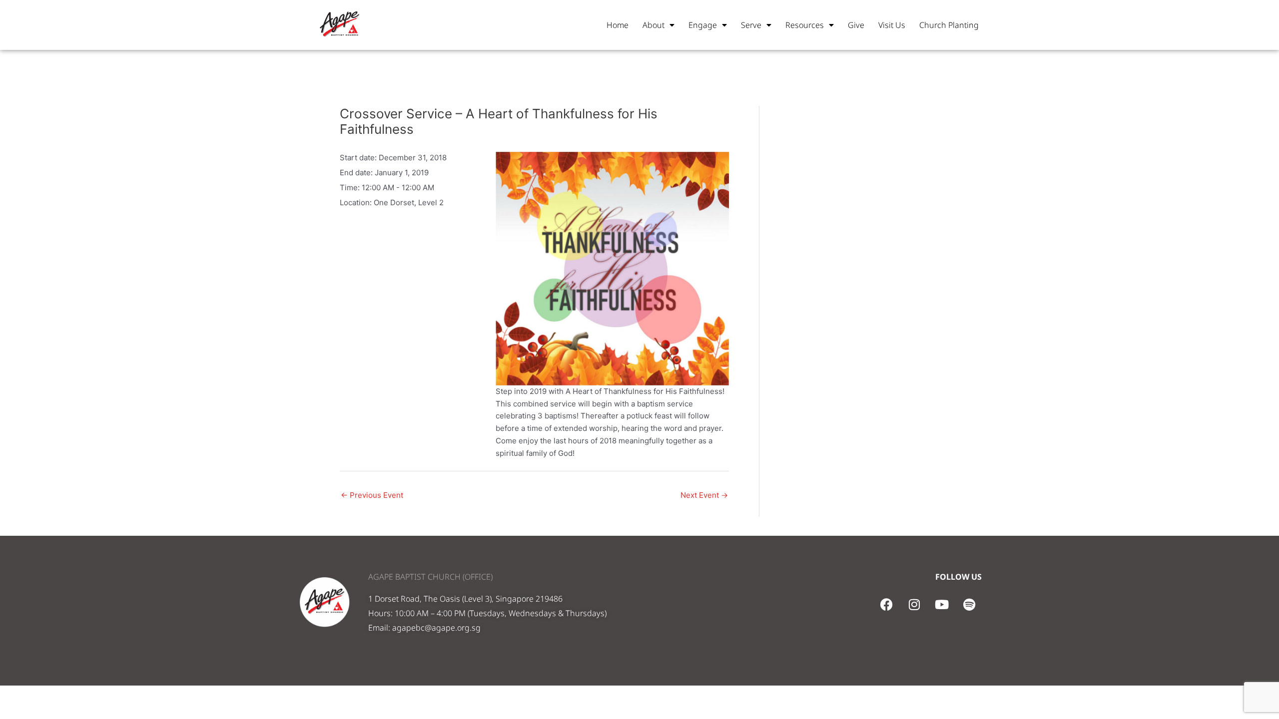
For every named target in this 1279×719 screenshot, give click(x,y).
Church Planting (949, 24)
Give (856, 24)
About (653, 24)
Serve (751, 24)
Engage (702, 24)
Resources (804, 24)
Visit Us (891, 24)
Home (618, 24)
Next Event (704, 495)
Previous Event (372, 495)
